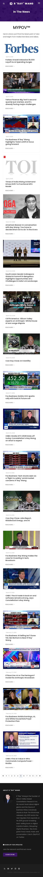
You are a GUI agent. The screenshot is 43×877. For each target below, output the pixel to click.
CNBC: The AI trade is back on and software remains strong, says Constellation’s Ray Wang (21, 597)
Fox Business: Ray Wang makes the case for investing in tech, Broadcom (21, 558)
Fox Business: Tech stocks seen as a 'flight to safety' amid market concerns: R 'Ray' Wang (21, 478)
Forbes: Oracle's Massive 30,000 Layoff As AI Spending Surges (20, 60)
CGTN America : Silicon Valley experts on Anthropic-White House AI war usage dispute (21, 320)
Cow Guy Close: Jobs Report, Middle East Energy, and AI (18, 519)
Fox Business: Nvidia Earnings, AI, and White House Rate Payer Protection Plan (21, 718)
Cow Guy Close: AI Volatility (18, 361)
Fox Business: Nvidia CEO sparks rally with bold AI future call (20, 397)
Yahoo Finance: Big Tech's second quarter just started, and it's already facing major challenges (21, 102)
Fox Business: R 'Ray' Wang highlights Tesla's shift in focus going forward (20, 141)
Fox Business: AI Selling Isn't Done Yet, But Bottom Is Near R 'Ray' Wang (21, 637)
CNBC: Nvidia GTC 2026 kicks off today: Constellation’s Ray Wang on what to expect (21, 438)
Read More (9, 66)
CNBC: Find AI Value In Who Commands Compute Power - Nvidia (19, 761)
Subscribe (10, 854)
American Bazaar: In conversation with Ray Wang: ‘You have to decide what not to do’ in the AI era (21, 227)
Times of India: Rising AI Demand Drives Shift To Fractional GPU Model (20, 184)
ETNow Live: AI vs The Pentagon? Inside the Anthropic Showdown (20, 676)
